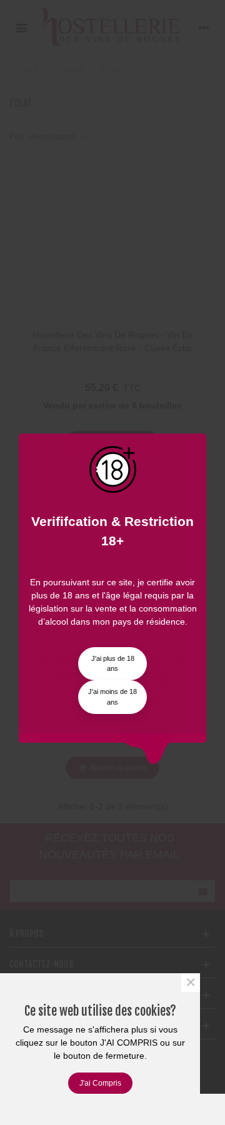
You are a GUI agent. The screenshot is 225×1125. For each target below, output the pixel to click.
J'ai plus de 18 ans (112, 664)
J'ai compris (100, 1083)
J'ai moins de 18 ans (112, 697)
